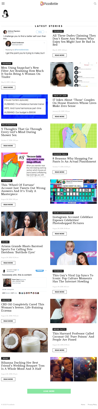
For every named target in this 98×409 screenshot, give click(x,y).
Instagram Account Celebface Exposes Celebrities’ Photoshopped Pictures (73, 220)
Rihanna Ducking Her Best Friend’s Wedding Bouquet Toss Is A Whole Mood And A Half (22, 366)
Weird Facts (59, 329)
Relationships (9, 125)
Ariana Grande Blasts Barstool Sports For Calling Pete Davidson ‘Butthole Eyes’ (22, 249)
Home (83, 404)
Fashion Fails (60, 154)
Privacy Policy (92, 404)
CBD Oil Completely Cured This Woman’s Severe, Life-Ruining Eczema (22, 307)
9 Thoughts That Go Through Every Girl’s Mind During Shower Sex (21, 132)
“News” (5, 358)
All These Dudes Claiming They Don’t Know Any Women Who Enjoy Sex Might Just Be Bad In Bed (74, 40)
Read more (59, 55)
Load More (49, 391)
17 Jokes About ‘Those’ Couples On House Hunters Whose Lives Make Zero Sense (74, 103)
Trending (58, 31)
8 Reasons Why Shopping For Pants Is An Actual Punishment (74, 160)
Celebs (5, 242)
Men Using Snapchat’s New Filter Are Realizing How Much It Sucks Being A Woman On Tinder (22, 72)
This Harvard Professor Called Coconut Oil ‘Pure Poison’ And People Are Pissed (73, 336)
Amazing (6, 300)
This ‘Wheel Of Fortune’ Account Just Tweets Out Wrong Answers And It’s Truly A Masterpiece (23, 189)
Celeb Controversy (63, 213)
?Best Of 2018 (60, 96)
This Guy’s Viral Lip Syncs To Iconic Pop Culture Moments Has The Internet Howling (73, 278)
